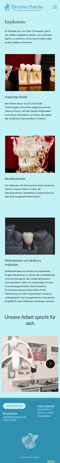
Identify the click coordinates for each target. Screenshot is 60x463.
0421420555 (9, 420)
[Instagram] (39, 420)
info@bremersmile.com (15, 417)
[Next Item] (50, 363)
